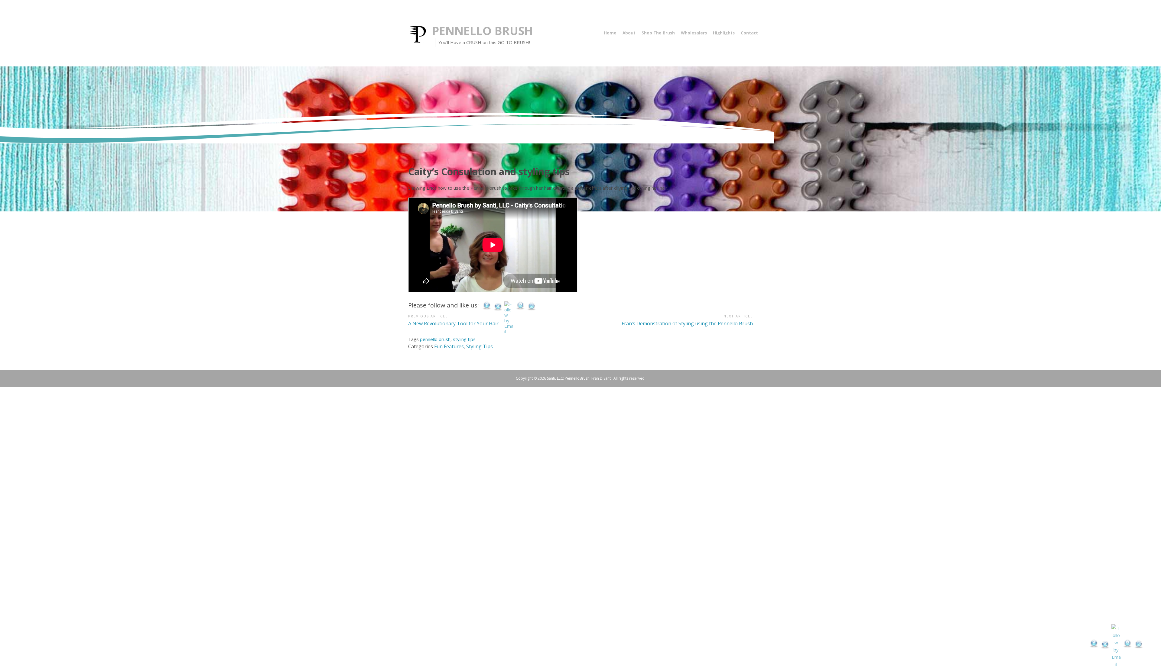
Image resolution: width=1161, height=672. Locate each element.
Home (610, 33)
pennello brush (435, 339)
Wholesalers (694, 33)
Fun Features (449, 346)
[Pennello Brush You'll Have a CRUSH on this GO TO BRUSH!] (420, 34)
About (629, 33)
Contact (749, 33)
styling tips (464, 339)
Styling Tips (479, 346)
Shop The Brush (658, 33)
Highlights (724, 33)
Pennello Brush (482, 30)
